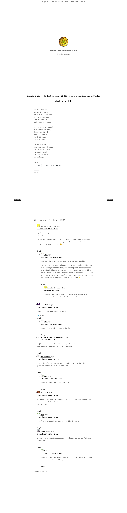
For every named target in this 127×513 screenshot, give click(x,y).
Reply (39, 251)
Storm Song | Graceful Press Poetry (50, 337)
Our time (17, 200)
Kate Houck (45, 305)
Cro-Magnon (56, 96)
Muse (80, 96)
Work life (96, 96)
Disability (64, 96)
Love (75, 96)
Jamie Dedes (45, 432)
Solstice (110, 200)
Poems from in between (63, 50)
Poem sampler (87, 96)
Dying (71, 96)
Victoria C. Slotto (47, 393)
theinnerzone (46, 357)
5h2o (46, 255)
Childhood (47, 96)
